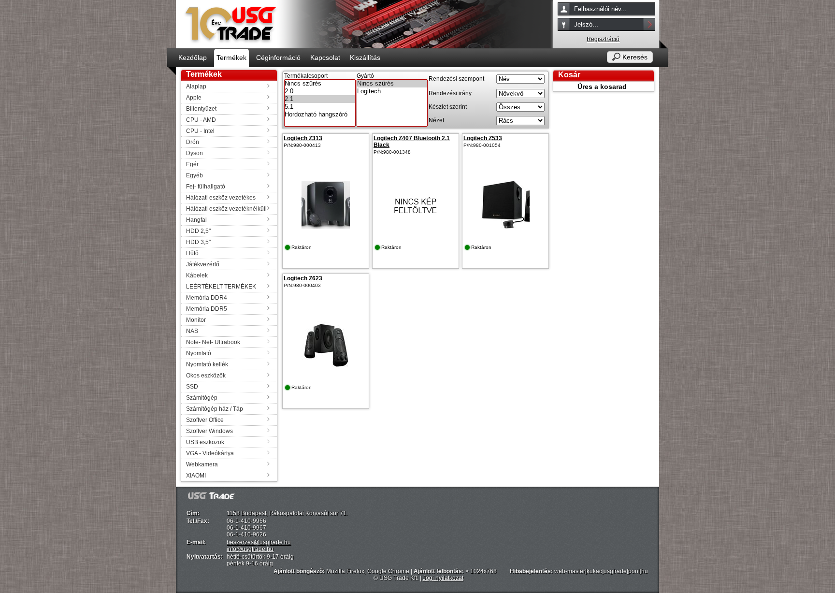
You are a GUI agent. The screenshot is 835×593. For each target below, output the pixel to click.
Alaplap (196, 86)
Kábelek (197, 275)
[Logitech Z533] (505, 227)
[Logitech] (392, 91)
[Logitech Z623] (326, 367)
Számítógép (201, 397)
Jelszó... (586, 24)
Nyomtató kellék (207, 364)
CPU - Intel (200, 131)
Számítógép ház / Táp (214, 408)
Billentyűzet (201, 108)
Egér (192, 164)
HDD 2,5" (198, 231)
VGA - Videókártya (210, 453)
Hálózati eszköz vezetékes (221, 197)
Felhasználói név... (600, 9)
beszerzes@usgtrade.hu (259, 542)
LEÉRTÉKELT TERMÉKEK (221, 286)
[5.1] (320, 107)
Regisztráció (603, 39)
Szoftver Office (205, 420)
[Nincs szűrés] (320, 83)
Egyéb (194, 175)
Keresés (635, 57)
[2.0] (320, 91)
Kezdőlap (192, 57)
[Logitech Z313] (326, 227)
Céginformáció (278, 57)
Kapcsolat (325, 57)
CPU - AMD (201, 119)
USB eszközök (205, 442)
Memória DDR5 (206, 308)
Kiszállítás (365, 57)
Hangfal (196, 220)
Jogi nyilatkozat (443, 578)
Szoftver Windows (209, 431)
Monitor (196, 320)
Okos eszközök (206, 375)
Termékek (231, 57)
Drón (192, 142)
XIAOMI (196, 475)
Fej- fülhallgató (205, 186)
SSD (192, 386)
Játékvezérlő (202, 264)
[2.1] (320, 99)
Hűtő (192, 253)
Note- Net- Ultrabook (213, 342)
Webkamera (202, 464)
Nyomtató (198, 353)
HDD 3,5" (198, 242)
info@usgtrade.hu (250, 549)
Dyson (194, 153)
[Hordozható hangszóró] (320, 114)
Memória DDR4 (206, 297)
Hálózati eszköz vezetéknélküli (226, 208)
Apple (194, 97)
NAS (192, 331)
